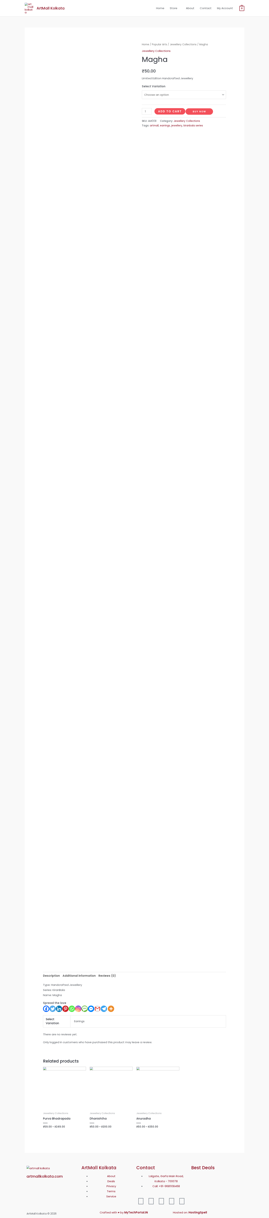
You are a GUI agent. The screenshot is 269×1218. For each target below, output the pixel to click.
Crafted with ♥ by (124, 1212)
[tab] (51, 976)
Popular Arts (159, 44)
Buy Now (199, 111)
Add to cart (170, 111)
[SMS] (84, 1009)
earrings (165, 125)
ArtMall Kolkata (51, 8)
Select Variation (153, 86)
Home (160, 8)
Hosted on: (190, 1212)
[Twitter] (52, 1009)
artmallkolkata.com (45, 1176)
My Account (225, 8)
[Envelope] (181, 1201)
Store (173, 8)
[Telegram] (104, 1009)
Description (51, 976)
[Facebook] (46, 1009)
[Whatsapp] (72, 1009)
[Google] (161, 1201)
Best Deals (203, 1168)
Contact (206, 8)
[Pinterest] (65, 1009)
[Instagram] (78, 1009)
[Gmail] (97, 1009)
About (190, 8)
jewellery (176, 125)
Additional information (79, 976)
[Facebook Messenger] (91, 1009)
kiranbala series (193, 125)
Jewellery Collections (183, 44)
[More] (111, 1009)
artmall (154, 125)
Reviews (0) (107, 976)
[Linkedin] (59, 1009)
